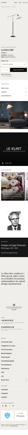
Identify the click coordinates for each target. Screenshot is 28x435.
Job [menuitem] (2, 376)
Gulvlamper (7, 6)
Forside (2, 6)
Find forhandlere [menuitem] (6, 349)
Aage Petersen (9, 47)
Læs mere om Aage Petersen (9, 252)
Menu (15, 2)
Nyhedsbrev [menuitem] (5, 368)
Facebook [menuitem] (4, 389)
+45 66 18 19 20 (7, 320)
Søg (20, 2)
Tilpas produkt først (18, 70)
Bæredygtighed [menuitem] (6, 353)
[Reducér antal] (2, 70)
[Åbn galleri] (14, 24)
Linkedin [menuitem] (4, 397)
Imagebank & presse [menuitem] (8, 346)
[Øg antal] (7, 70)
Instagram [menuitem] (4, 393)
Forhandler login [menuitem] (6, 342)
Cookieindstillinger (13, 425)
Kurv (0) (25, 2)
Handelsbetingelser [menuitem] (7, 361)
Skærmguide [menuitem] (5, 357)
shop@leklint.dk (7, 327)
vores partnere (9, 75)
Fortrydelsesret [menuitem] (6, 365)
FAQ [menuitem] (2, 372)
